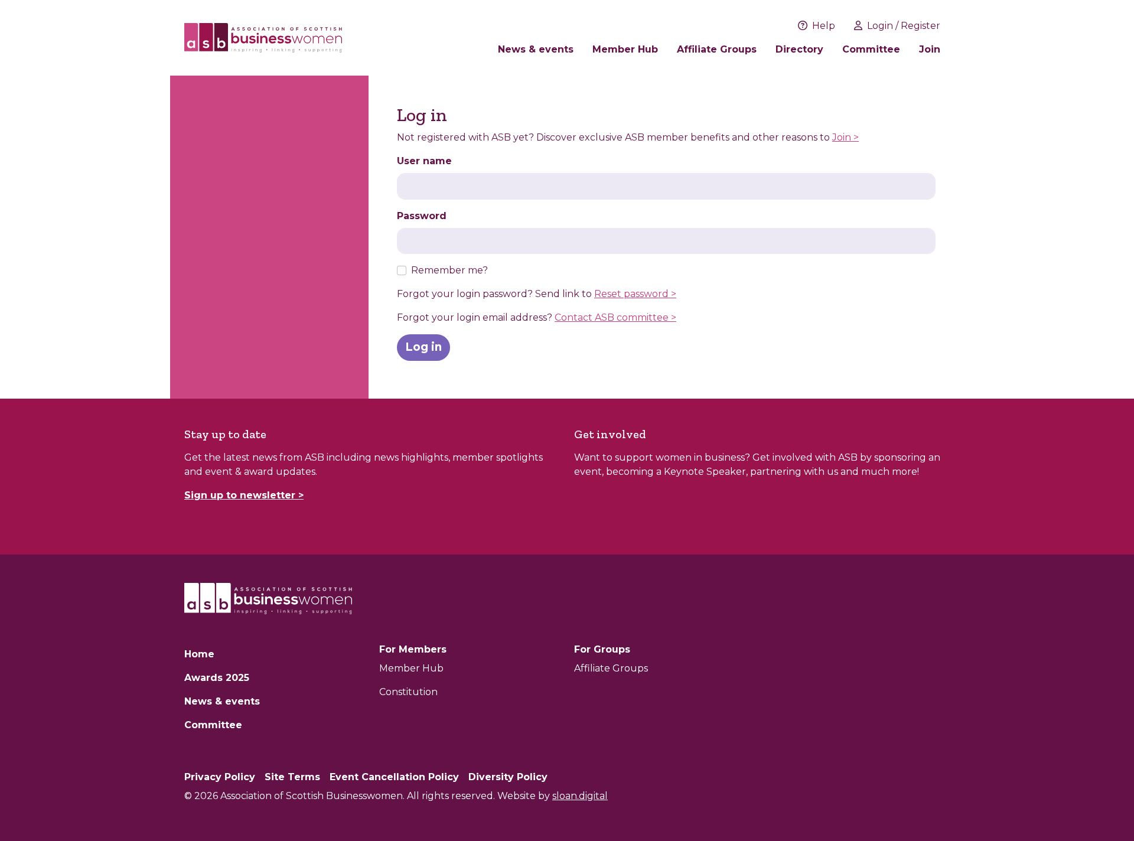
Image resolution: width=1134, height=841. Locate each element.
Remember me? (449, 270)
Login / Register (903, 25)
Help (823, 25)
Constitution (408, 691)
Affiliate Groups (717, 49)
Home (199, 654)
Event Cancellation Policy (394, 777)
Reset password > (635, 293)
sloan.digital (580, 795)
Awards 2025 (216, 677)
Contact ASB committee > (615, 317)
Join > (845, 137)
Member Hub (625, 49)
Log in (423, 347)
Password (422, 215)
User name (424, 161)
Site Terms (292, 777)
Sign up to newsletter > (244, 495)
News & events (535, 49)
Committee (871, 49)
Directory (799, 49)
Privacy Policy (219, 777)
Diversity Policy (508, 777)
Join (929, 49)
